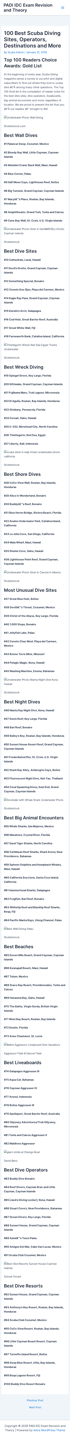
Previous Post (35, 1400)
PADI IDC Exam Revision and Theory (28, 8)
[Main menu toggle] (62, 7)
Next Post (35, 1407)
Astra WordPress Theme (49, 1430)
